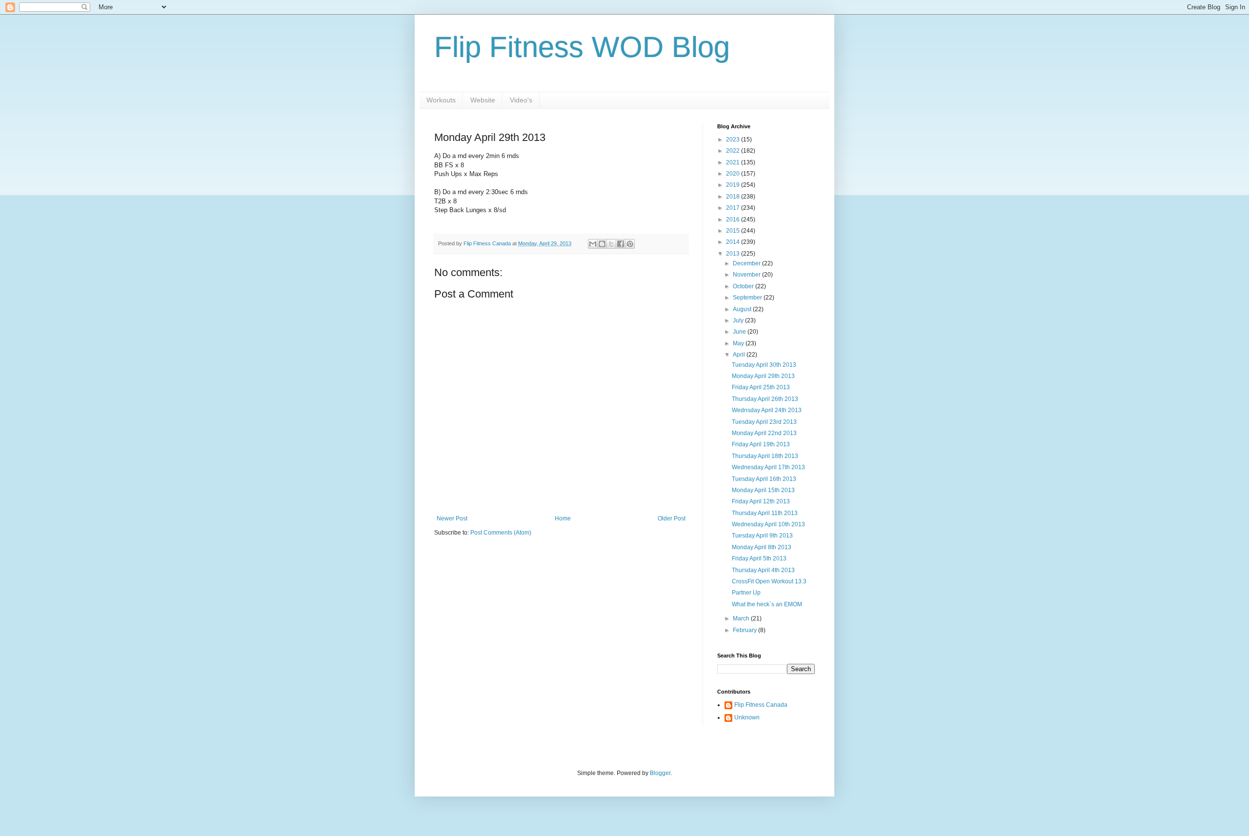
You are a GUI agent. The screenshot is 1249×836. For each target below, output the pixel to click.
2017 (733, 207)
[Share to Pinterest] (630, 244)
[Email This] (593, 244)
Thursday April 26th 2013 (765, 399)
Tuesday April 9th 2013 (762, 535)
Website (482, 100)
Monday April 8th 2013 (761, 547)
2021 (733, 162)
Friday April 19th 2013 (761, 444)
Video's (521, 100)
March (742, 618)
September (748, 297)
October (744, 286)
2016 (733, 219)
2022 (733, 150)
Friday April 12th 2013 (761, 501)
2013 (733, 253)
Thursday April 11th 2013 (765, 513)
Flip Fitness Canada (760, 704)
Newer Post (452, 518)
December (747, 263)
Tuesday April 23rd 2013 (764, 421)
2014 (733, 242)
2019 (733, 184)
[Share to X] (611, 244)
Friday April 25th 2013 (761, 387)
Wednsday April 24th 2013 (767, 410)
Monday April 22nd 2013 (764, 433)
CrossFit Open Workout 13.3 (769, 581)
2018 (733, 196)
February (745, 630)
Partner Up (746, 592)
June (740, 331)
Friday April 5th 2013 (759, 558)
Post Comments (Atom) (500, 532)
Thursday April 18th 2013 (765, 456)
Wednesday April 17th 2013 (768, 467)
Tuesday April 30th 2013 (764, 364)
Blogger (660, 773)
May (739, 343)
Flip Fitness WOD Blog (582, 47)
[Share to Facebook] (620, 244)
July (739, 320)
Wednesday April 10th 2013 (768, 524)
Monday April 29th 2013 (763, 376)
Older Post (671, 518)
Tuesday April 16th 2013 (764, 479)
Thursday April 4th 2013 (763, 570)
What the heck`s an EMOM (767, 604)
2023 (733, 139)
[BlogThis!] (602, 244)
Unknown (747, 717)
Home (563, 518)
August (743, 309)
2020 (733, 173)
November (747, 274)
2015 (733, 230)
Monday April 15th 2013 (763, 490)
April (739, 354)
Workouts (441, 100)
